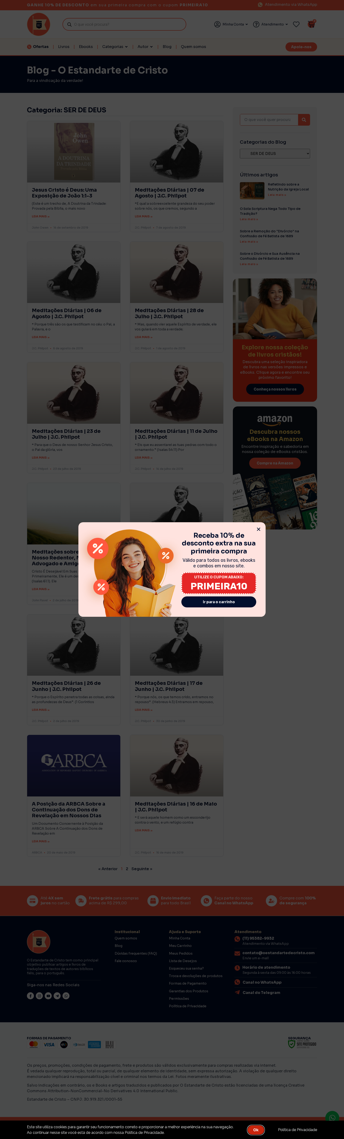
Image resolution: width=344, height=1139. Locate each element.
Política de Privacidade (297, 1130)
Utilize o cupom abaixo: (219, 577)
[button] (258, 529)
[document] (172, 569)
